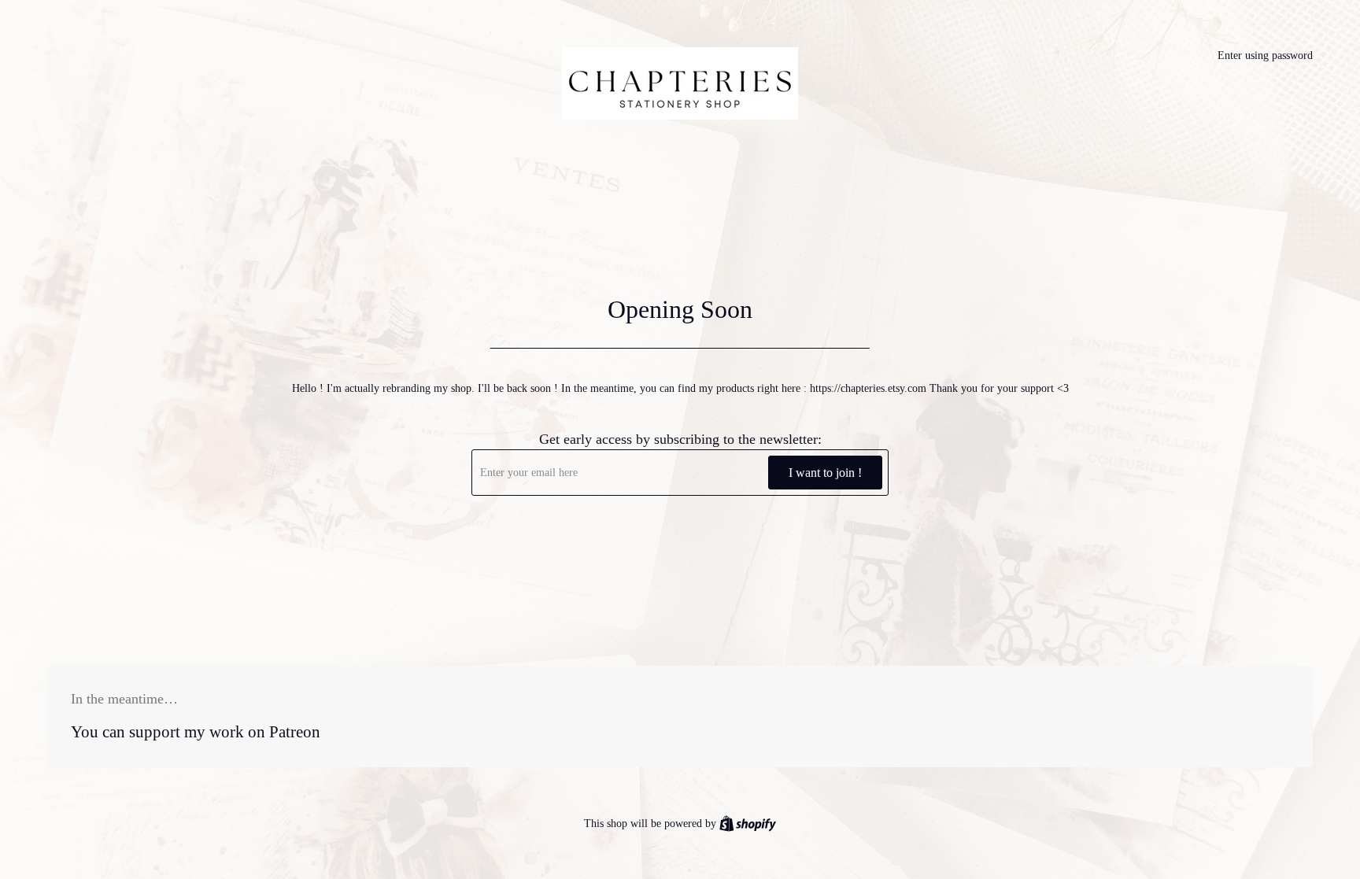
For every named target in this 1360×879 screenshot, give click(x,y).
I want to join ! (825, 472)
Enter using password (1265, 55)
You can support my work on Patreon (195, 732)
